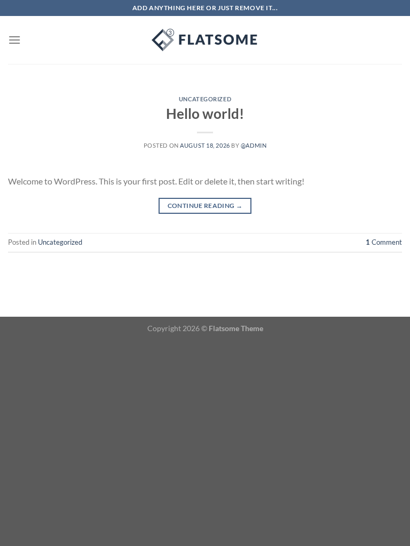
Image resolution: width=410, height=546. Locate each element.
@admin (253, 145)
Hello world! (205, 114)
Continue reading (205, 206)
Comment (384, 242)
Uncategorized (205, 98)
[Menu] (14, 40)
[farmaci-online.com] (205, 40)
